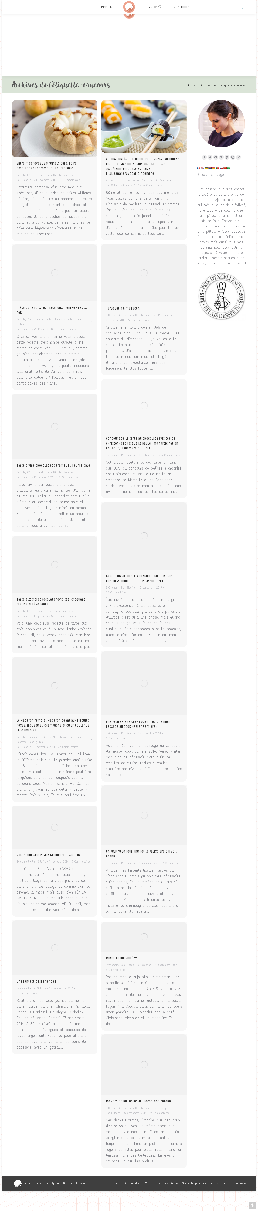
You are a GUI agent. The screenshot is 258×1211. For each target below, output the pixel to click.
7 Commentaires (171, 863)
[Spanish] (213, 168)
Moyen (136, 180)
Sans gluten (36, 742)
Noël (41, 175)
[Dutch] (210, 168)
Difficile (21, 175)
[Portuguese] (217, 168)
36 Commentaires (116, 592)
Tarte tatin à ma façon (123, 308)
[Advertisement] (129, 48)
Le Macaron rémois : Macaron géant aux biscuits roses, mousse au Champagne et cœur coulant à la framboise (53, 725)
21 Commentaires (66, 329)
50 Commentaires (138, 320)
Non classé (45, 611)
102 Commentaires (67, 477)
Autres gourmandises (118, 180)
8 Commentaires (170, 455)
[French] (198, 168)
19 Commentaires (66, 616)
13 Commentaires (27, 993)
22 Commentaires (68, 747)
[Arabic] (228, 168)
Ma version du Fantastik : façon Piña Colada (138, 1101)
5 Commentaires (80, 861)
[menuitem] (118, 1183)
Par (24, 180)
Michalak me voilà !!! (121, 958)
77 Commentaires (159, 1113)
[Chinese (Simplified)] (225, 168)
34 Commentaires (152, 185)
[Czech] (221, 168)
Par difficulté (54, 175)
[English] (202, 168)
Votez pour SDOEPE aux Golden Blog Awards (49, 855)
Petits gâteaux (53, 319)
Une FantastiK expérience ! (36, 981)
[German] (206, 168)
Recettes (68, 175)
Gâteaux (32, 175)
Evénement (112, 455)
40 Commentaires (69, 180)
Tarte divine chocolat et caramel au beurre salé (53, 465)
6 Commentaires (115, 738)
